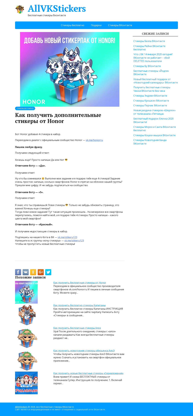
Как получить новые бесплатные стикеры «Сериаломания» (88, 373)
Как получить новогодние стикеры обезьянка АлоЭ (84, 350)
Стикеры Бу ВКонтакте (147, 66)
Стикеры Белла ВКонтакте (149, 41)
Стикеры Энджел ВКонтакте (150, 95)
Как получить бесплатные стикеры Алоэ (77, 328)
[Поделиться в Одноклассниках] (33, 272)
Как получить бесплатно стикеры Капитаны (79, 305)
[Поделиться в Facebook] (18, 272)
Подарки (96, 25)
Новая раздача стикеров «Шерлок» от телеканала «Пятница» (154, 112)
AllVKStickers (57, 8)
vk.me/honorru (94, 140)
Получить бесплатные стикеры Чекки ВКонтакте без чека (151, 89)
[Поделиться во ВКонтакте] (26, 272)
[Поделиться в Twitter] (48, 272)
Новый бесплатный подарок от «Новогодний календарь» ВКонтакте (155, 81)
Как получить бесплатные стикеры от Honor (79, 282)
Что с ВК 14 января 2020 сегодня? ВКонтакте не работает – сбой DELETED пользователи (153, 58)
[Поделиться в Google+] (41, 272)
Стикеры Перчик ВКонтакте (150, 105)
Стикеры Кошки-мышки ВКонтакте (154, 135)
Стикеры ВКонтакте (120, 25)
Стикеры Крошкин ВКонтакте (151, 100)
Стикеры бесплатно (72, 25)
